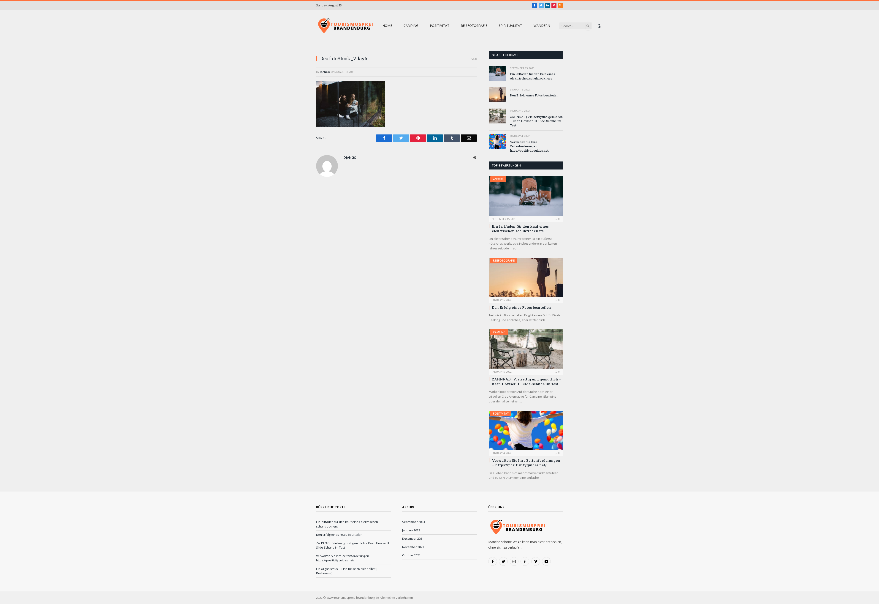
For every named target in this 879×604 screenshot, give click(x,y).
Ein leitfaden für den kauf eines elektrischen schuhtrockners (532, 76)
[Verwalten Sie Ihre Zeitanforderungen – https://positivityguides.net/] (497, 141)
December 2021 (413, 538)
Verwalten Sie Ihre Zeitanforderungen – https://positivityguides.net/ (529, 146)
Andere (498, 179)
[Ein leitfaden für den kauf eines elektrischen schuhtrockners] (497, 73)
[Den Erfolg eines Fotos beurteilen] (497, 94)
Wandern (542, 25)
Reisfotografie (474, 25)
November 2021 (413, 547)
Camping (411, 25)
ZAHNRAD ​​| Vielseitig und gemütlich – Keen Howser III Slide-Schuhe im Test (536, 121)
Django (325, 72)
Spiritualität (510, 25)
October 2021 (411, 555)
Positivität (439, 25)
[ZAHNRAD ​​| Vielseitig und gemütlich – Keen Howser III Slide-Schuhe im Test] (497, 116)
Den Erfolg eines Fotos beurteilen (534, 95)
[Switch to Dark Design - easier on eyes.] (599, 26)
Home (387, 25)
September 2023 (413, 522)
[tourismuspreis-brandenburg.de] (344, 26)
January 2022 (411, 530)
